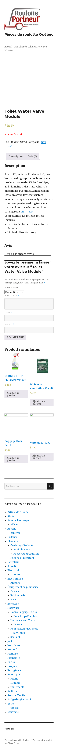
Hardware (13, 607)
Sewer (14, 599)
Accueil (8, 46)
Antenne (15, 582)
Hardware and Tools (22, 620)
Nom (8, 312)
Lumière (15, 574)
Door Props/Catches (25, 616)
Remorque (13, 674)
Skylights (19, 632)
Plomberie (13, 657)
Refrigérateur (15, 670)
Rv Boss (12, 691)
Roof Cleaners (21, 549)
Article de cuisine (18, 511)
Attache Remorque (18, 520)
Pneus (11, 661)
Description (16, 156)
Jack (10, 641)
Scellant (15, 636)
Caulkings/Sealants (21, 545)
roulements (17, 686)
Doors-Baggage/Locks (23, 611)
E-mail (9, 324)
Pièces (14, 524)
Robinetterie (17, 595)
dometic (12, 566)
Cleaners (12, 541)
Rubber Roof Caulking (26, 553)
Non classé (20, 46)
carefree (15, 532)
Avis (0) (32, 156)
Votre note (12, 287)
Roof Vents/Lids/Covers (24, 628)
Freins (14, 678)
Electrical (13, 570)
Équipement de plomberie (23, 586)
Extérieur (13, 603)
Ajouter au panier (13, 394)
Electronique (15, 578)
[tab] (16, 156)
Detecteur (13, 561)
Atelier (11, 516)
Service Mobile (16, 695)
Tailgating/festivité (19, 699)
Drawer (17, 624)
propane (12, 666)
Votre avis (11, 295)
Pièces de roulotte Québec (28, 34)
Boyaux (14, 591)
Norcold (12, 649)
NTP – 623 (27, 211)
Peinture (12, 653)
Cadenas (12, 536)
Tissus (14, 707)
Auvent (11, 528)
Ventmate (13, 711)
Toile (10, 703)
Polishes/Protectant (22, 557)
